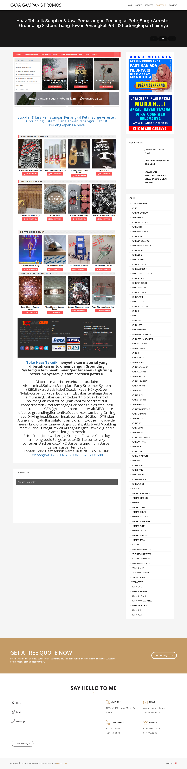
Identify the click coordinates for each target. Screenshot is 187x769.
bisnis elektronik (139, 269)
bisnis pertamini (138, 414)
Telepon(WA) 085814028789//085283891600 (67, 454)
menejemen (136, 544)
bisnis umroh (137, 474)
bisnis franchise (138, 287)
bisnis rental (137, 432)
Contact (173, 5)
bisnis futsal (137, 297)
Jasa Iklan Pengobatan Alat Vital (157, 162)
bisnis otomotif (138, 400)
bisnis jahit (136, 315)
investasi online (138, 512)
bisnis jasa (136, 320)
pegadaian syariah (140, 573)
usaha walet (137, 615)
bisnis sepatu (137, 451)
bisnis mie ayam (138, 376)
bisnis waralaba (138, 479)
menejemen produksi (140, 563)
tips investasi (137, 582)
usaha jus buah (138, 596)
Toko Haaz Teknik (41, 362)
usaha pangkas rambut (142, 601)
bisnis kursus (137, 362)
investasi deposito (139, 498)
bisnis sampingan (139, 442)
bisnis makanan (138, 372)
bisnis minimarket (139, 381)
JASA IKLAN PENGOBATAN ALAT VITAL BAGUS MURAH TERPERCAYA (156, 177)
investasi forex (138, 507)
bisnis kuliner (137, 358)
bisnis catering (138, 259)
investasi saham (138, 530)
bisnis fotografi (139, 283)
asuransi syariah (139, 203)
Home (129, 5)
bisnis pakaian (137, 404)
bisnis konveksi (138, 348)
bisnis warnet (137, 484)
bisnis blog (136, 255)
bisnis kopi (136, 353)
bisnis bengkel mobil (140, 241)
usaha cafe (136, 587)
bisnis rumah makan (140, 437)
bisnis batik (136, 236)
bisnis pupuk (137, 428)
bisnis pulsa (136, 423)
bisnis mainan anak (140, 367)
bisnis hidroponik (139, 306)
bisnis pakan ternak (140, 409)
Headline (135, 488)
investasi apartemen (140, 493)
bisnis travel (137, 470)
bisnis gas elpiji (138, 301)
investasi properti (139, 516)
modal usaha (137, 568)
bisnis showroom (139, 456)
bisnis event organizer (141, 273)
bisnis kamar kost (139, 329)
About (138, 5)
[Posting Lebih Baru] (154, 38)
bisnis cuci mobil (139, 264)
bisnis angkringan (139, 213)
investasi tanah (138, 540)
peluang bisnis (138, 577)
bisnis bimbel (137, 250)
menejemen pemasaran (141, 554)
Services (149, 5)
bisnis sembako (138, 446)
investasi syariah (139, 535)
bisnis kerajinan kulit (141, 334)
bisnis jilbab (136, 325)
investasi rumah (138, 526)
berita (134, 208)
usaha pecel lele (139, 605)
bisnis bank (136, 227)
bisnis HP (135, 311)
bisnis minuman (138, 386)
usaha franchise (139, 591)
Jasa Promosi (61, 763)
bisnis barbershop (139, 231)
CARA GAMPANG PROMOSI (36, 5)
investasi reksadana (140, 521)
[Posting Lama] (172, 38)
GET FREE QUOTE (164, 655)
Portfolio (161, 5)
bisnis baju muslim (139, 222)
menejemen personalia (141, 559)
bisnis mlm (136, 390)
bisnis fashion (137, 278)
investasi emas (137, 502)
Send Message (22, 743)
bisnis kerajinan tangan (142, 339)
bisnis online (137, 395)
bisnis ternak (137, 465)
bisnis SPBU (136, 460)
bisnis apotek (137, 217)
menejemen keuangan (141, 549)
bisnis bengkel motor (141, 245)
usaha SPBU (136, 610)
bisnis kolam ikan (139, 344)
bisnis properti (138, 418)
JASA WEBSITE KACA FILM (155, 151)
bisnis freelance (138, 292)
